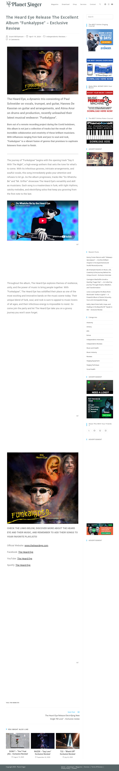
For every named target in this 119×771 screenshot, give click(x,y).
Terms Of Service (97, 767)
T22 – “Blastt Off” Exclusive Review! (67, 752)
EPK (88, 331)
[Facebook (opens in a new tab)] (105, 4)
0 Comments (14, 39)
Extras (89, 335)
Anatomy (90, 322)
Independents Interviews (95, 340)
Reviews (89, 356)
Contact (74, 768)
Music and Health (93, 348)
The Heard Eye (14, 702)
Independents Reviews (55, 36)
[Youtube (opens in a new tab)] (112, 4)
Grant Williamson (16, 36)
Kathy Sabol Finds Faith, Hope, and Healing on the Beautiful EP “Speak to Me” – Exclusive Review (99, 307)
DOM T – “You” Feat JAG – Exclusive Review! (17, 752)
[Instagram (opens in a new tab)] (108, 4)
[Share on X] (89, 430)
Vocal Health (91, 369)
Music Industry (92, 352)
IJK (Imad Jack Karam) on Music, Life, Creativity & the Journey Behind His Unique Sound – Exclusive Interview (99, 272)
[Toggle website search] (100, 4)
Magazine (79, 767)
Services (86, 767)
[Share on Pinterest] (100, 430)
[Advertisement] (42, 261)
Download (70, 767)
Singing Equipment (93, 361)
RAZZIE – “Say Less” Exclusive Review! (42, 752)
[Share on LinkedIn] (105, 430)
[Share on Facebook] (94, 430)
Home (63, 767)
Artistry (89, 327)
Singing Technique (93, 365)
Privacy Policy (65, 768)
